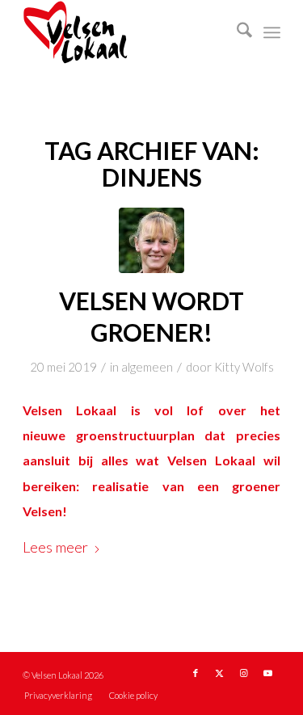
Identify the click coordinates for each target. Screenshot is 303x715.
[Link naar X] (220, 673)
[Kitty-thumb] (151, 240)
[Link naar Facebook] (195, 673)
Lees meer (55, 547)
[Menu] (271, 32)
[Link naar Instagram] (244, 673)
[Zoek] (236, 32)
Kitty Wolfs (244, 367)
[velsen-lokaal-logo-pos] (126, 32)
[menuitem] (236, 32)
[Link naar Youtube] (268, 673)
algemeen (147, 367)
